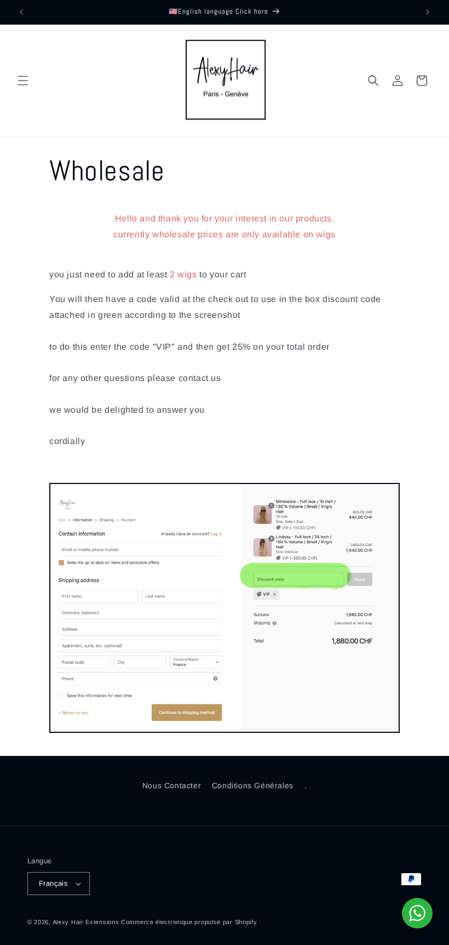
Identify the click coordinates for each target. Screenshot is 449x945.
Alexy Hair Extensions (86, 922)
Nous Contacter (171, 785)
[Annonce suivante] (428, 12)
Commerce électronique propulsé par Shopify (189, 922)
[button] (23, 81)
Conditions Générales (252, 785)
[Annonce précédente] (21, 12)
